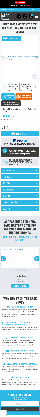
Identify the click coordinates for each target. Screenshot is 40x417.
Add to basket (22, 134)
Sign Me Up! (20, 409)
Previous (4, 58)
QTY (4, 127)
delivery (7, 208)
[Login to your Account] (25, 16)
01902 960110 (9, 9)
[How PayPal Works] (20, 140)
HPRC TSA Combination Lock (20, 270)
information (8, 170)
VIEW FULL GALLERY (14, 38)
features (7, 176)
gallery (6, 183)
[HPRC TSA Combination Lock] (20, 258)
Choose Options (20, 285)
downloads (8, 189)
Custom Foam (8, 202)
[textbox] (35, 9)
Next (36, 58)
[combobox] (35, 9)
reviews (6, 196)
